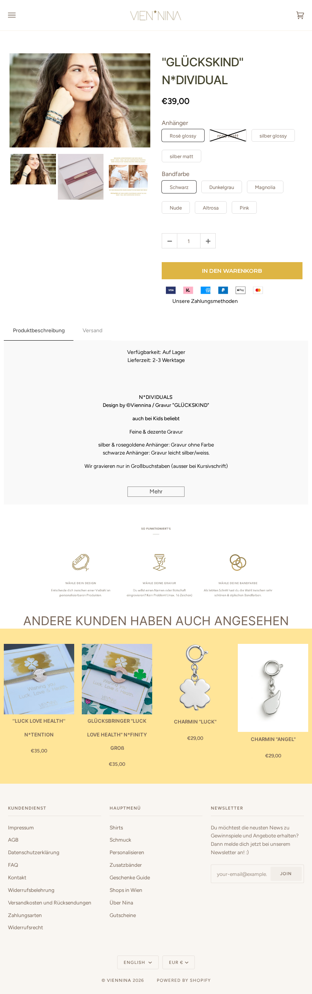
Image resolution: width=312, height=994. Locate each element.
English (135, 962)
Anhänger (175, 122)
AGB (13, 840)
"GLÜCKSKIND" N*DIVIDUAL (202, 71)
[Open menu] (19, 15)
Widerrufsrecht (25, 927)
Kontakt (17, 877)
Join (286, 873)
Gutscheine (123, 915)
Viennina (119, 980)
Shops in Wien (126, 890)
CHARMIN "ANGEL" (273, 739)
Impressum (21, 827)
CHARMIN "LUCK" (195, 722)
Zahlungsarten (25, 915)
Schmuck (120, 840)
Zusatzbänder (126, 865)
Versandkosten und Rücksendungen (49, 903)
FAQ (13, 865)
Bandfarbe (175, 174)
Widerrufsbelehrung (31, 890)
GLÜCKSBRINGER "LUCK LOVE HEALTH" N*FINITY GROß (117, 734)
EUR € (176, 962)
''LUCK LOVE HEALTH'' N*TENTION (39, 727)
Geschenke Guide (130, 877)
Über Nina (121, 903)
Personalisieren (127, 852)
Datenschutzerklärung (33, 852)
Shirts (116, 827)
